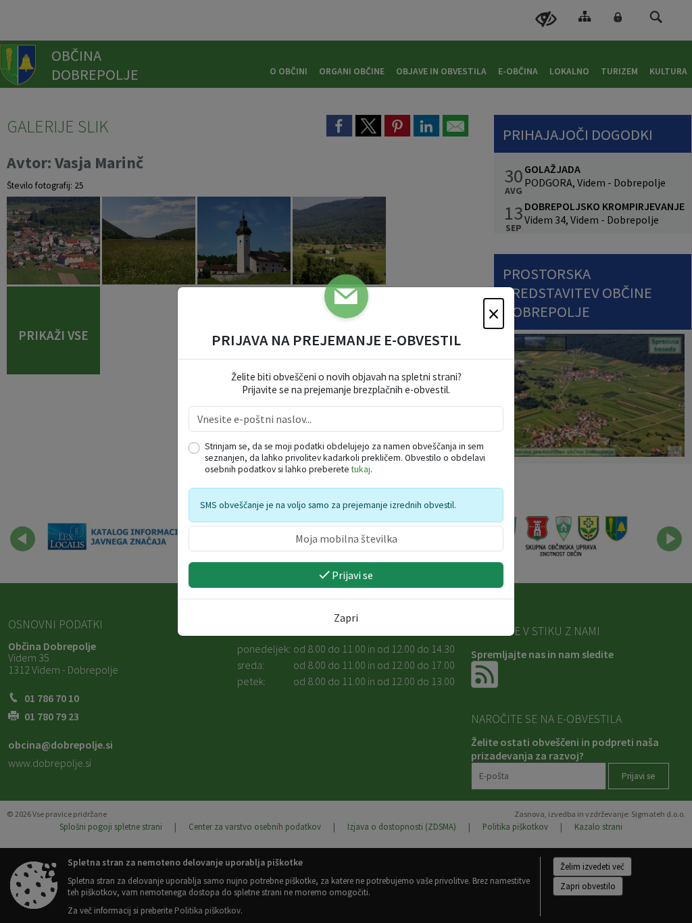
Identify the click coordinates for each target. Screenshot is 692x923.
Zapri (346, 617)
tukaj (360, 469)
